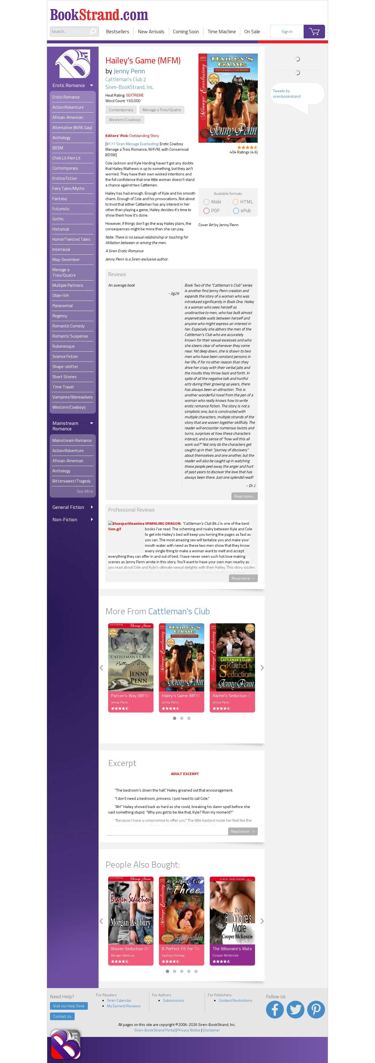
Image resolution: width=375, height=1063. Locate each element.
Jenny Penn (129, 71)
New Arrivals (151, 31)
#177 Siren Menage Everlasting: (133, 144)
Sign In (287, 31)
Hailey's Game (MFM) (181, 695)
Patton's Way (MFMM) (131, 695)
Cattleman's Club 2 (125, 79)
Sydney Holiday (173, 955)
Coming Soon (186, 31)
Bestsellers (117, 31)
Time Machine (222, 31)
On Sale (252, 31)
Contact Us (62, 1016)
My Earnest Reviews (124, 1006)
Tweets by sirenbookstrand (287, 93)
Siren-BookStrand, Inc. (129, 87)
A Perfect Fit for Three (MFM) (182, 948)
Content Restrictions (235, 1000)
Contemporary (121, 110)
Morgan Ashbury (123, 955)
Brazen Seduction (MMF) (131, 948)
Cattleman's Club (179, 611)
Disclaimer (211, 1030)
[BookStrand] (99, 12)
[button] (174, 718)
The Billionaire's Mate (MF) (232, 948)
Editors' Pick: (116, 135)
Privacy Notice (188, 1030)
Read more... (244, 496)
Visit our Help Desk (69, 1006)
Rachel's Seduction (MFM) (232, 695)
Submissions (173, 1000)
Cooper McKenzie (225, 955)
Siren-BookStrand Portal (154, 1030)
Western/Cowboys (125, 119)
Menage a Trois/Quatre (162, 110)
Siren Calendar (119, 1000)
